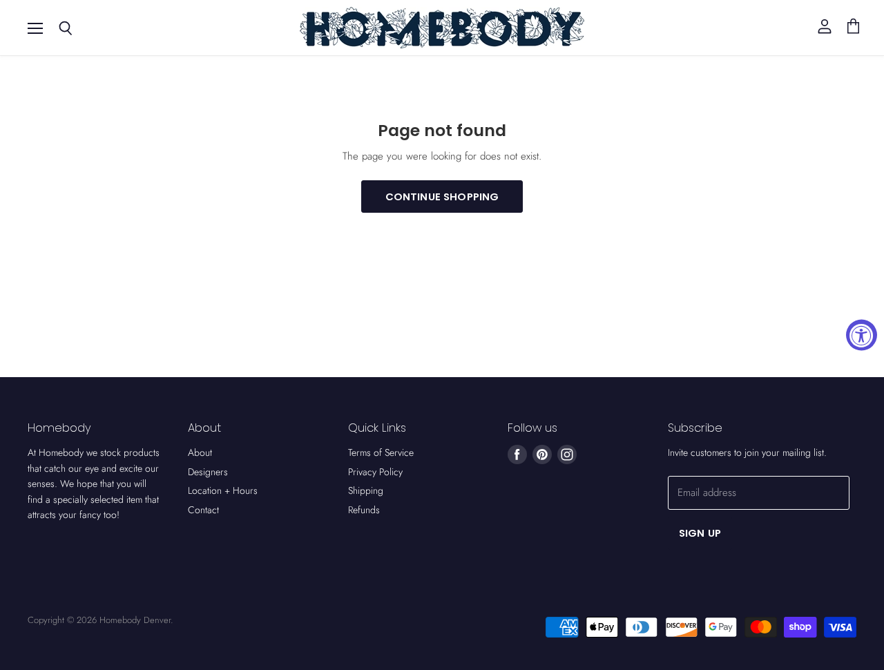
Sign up (700, 533)
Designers (208, 472)
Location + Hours (223, 490)
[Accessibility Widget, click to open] (861, 335)
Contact (203, 510)
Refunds (364, 510)
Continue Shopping (442, 196)
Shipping (365, 490)
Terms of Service (381, 452)
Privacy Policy (375, 472)
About (200, 452)
